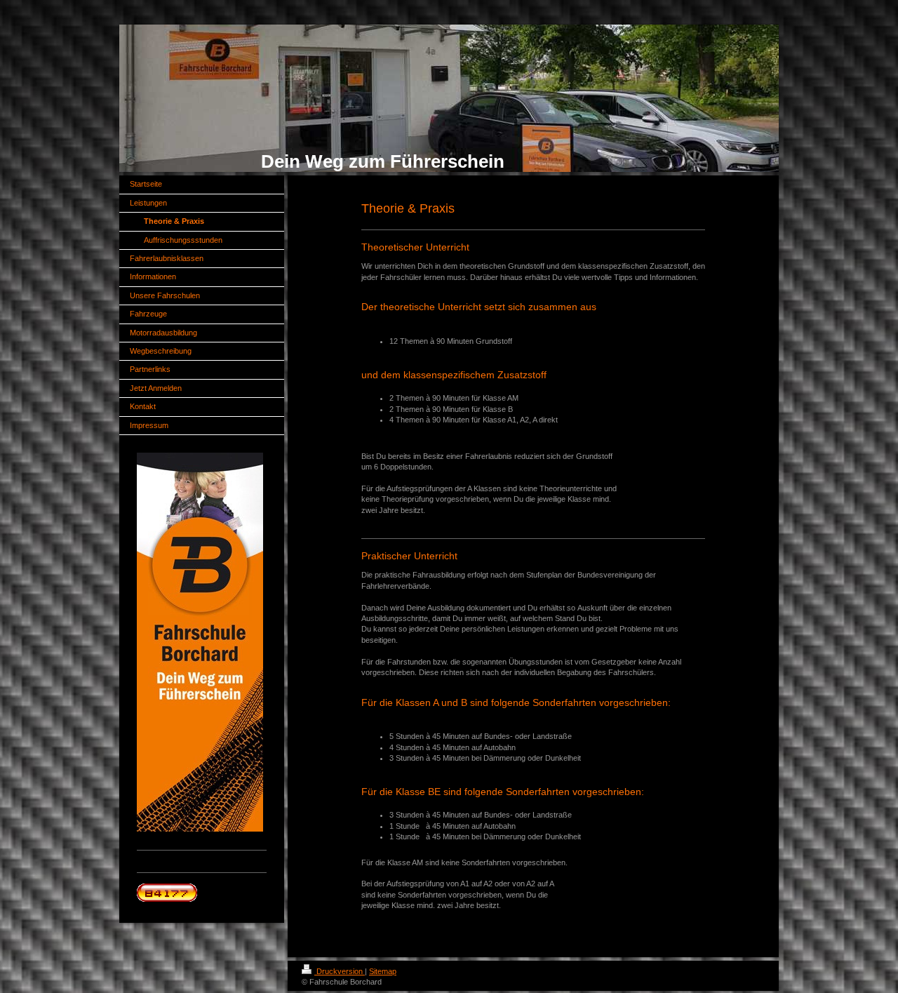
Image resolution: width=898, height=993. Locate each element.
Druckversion (339, 971)
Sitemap (382, 971)
